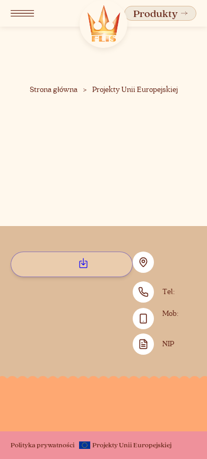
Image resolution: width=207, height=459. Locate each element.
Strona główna (53, 90)
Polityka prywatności (43, 444)
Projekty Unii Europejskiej (135, 90)
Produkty (155, 13)
